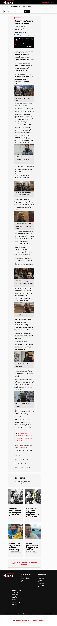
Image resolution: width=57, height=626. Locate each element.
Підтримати (45, 2)
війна (17, 459)
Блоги (23, 6)
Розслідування (15, 6)
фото (28, 468)
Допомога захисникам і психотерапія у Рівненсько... (15, 511)
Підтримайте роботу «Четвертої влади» (24, 563)
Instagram (15, 596)
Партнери (41, 583)
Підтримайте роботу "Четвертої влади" (28, 620)
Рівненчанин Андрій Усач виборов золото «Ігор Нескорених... (15, 548)
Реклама (41, 582)
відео (16, 468)
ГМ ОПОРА (24, 463)
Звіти (40, 580)
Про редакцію (42, 577)
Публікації (6, 6)
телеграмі (22, 447)
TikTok (14, 599)
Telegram (15, 594)
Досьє (29, 6)
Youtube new (16, 601)
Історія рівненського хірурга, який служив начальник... (32, 548)
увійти (23, 483)
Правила (41, 578)
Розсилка (41, 587)
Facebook (15, 592)
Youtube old (16, 602)
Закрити (28, 616)
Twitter (14, 597)
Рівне (22, 468)
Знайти (27, 11)
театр (17, 463)
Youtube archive (17, 604)
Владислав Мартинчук (20, 32)
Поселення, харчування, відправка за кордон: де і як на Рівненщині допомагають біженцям (24, 437)
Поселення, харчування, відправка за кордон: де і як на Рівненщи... (32, 512)
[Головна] (8, 2)
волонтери (24, 459)
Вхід (52, 2)
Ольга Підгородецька (18, 30)
